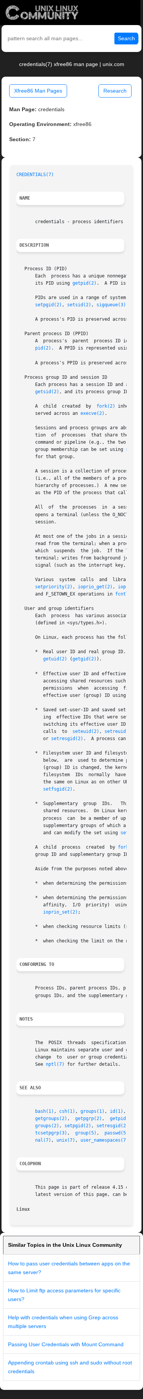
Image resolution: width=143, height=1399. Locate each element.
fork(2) (105, 406)
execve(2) (92, 413)
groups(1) (92, 1111)
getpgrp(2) (88, 1118)
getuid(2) (55, 659)
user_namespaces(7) (104, 1140)
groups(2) (47, 1125)
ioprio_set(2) (60, 912)
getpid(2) (84, 283)
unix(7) (65, 1140)
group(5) (85, 1133)
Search (126, 38)
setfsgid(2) (57, 789)
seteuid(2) (85, 731)
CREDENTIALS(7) (35, 174)
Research (115, 91)
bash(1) (44, 1111)
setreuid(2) (119, 731)
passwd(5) (116, 1133)
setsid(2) (79, 304)
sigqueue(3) (111, 304)
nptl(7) (55, 1064)
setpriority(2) (53, 586)
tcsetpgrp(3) (51, 1133)
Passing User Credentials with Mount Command (66, 1344)
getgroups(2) (51, 1118)
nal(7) (43, 1140)
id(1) (116, 1111)
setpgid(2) (48, 304)
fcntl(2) (126, 594)
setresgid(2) (67, 738)
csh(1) (67, 1111)
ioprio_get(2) (95, 586)
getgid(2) (84, 659)
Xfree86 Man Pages (38, 91)
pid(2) (43, 348)
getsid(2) (47, 391)
